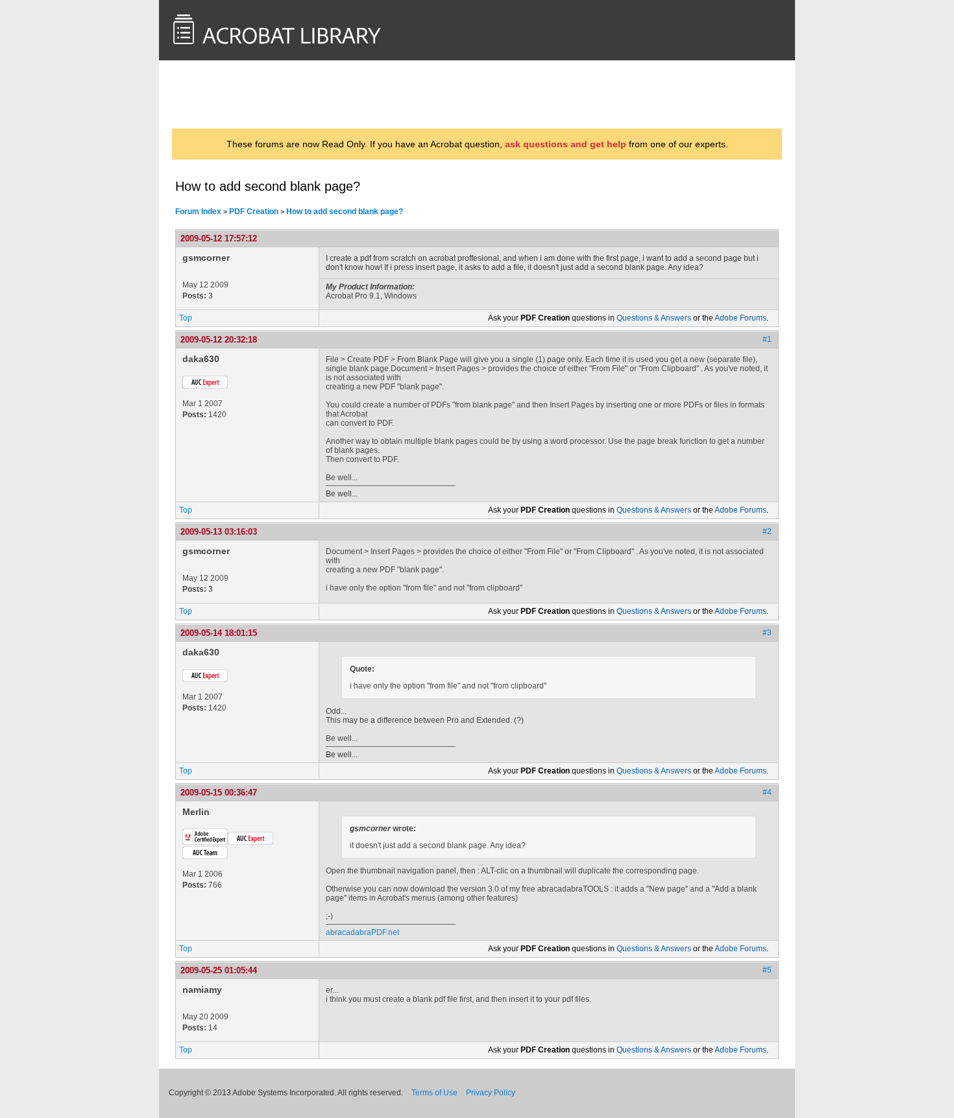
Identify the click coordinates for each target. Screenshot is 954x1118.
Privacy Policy (490, 1092)
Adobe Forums (740, 317)
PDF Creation (253, 211)
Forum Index (198, 211)
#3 (767, 632)
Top (185, 317)
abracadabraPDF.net (362, 932)
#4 (767, 792)
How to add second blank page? (344, 211)
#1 (767, 339)
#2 (767, 531)
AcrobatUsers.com (226, 94)
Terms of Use (434, 1092)
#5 (767, 970)
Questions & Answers (654, 317)
